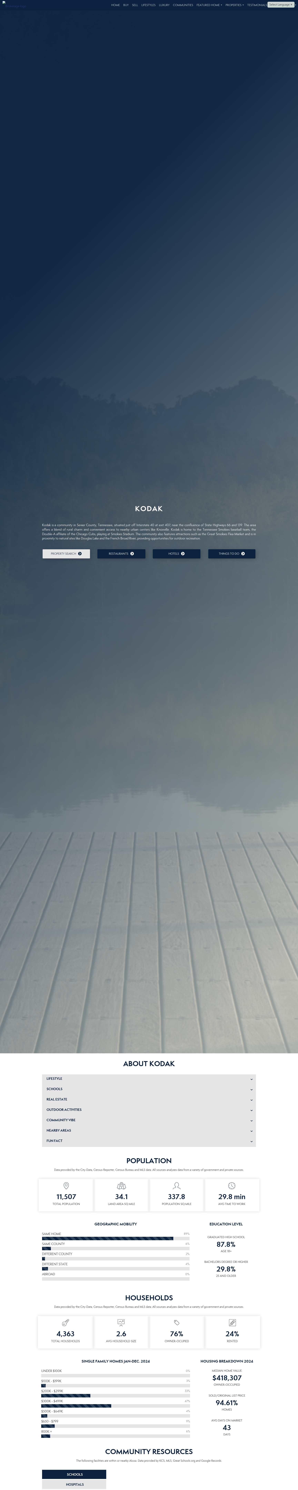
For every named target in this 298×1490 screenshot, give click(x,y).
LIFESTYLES (148, 5)
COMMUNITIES (183, 5)
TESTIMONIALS (257, 5)
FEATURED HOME (210, 6)
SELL (135, 5)
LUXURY (164, 5)
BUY (126, 5)
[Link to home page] (16, 5)
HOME (115, 5)
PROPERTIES (235, 6)
